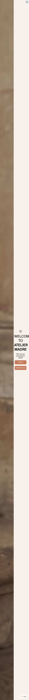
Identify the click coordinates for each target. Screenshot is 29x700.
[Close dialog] (27, 2)
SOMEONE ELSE (21, 368)
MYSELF (20, 362)
